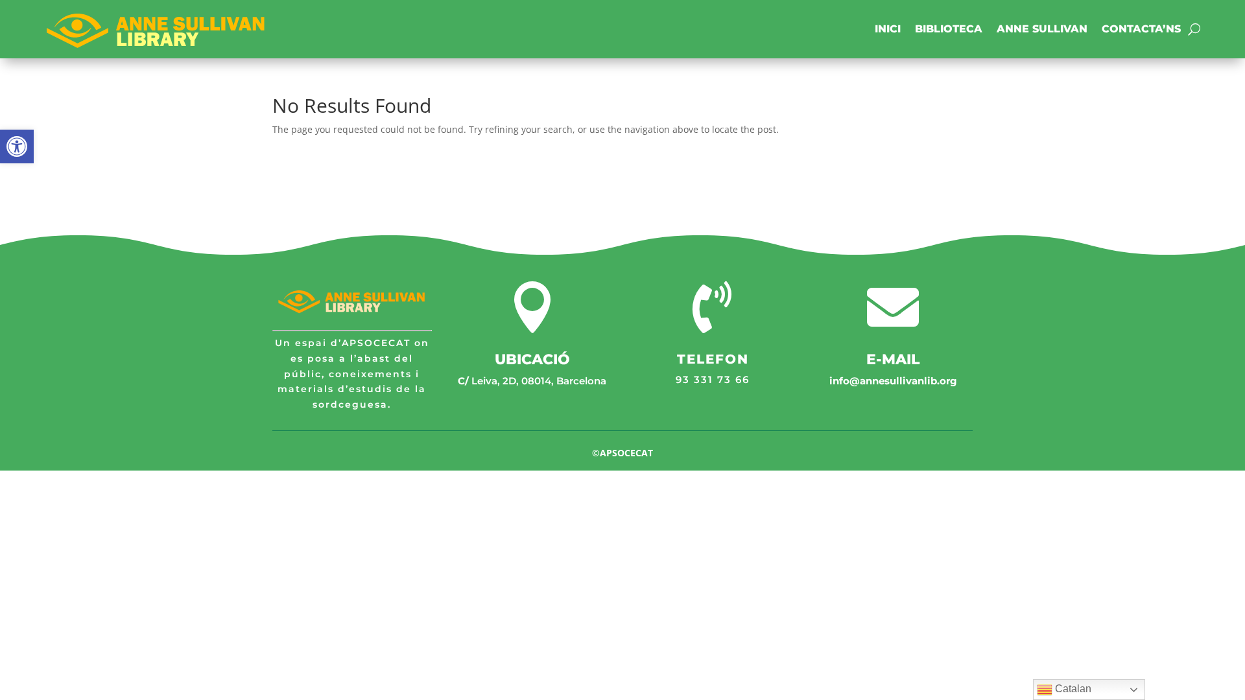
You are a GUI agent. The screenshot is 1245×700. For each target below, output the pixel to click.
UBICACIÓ (532, 359)
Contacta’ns (1141, 29)
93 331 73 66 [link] (713, 379)
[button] (17, 146)
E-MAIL (892, 359)
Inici (888, 29)
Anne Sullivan (1042, 29)
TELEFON (713, 359)
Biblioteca (948, 29)
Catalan (1071, 688)
